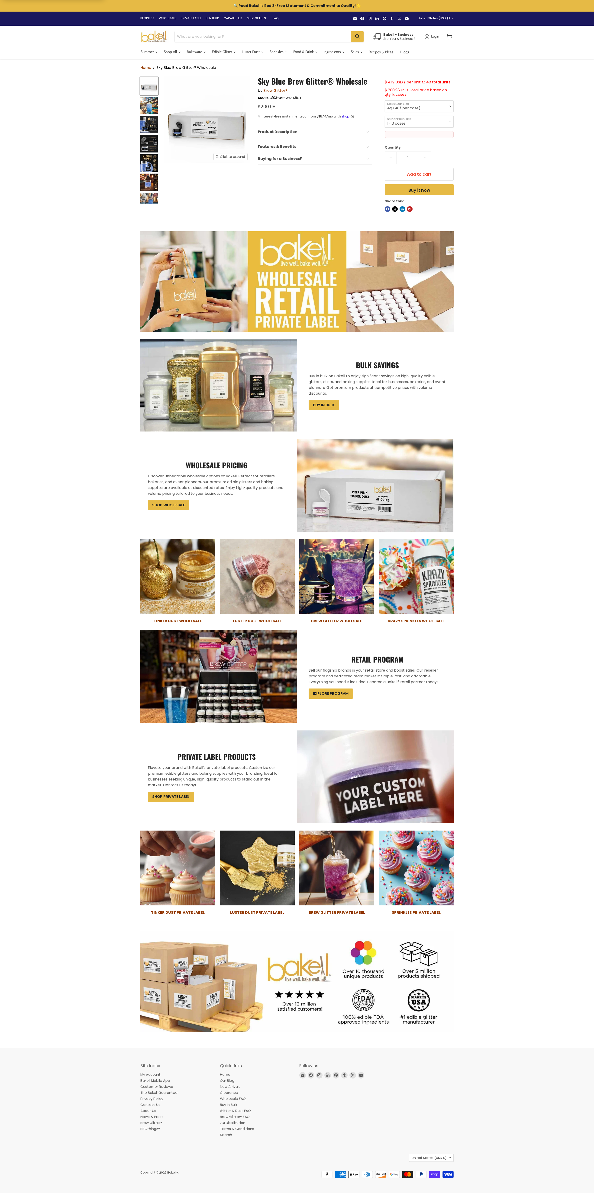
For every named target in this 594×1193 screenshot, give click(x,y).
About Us (148, 1110)
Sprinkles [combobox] (276, 52)
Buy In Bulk (228, 1104)
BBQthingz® (150, 1128)
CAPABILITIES (233, 18)
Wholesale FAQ (233, 1098)
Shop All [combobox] (171, 52)
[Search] (357, 36)
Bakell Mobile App (155, 1080)
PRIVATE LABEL (191, 18)
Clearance (229, 1092)
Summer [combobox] (147, 52)
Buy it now (419, 190)
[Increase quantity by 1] (425, 158)
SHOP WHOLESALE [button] (168, 505)
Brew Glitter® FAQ (235, 1116)
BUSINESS (147, 18)
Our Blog (227, 1080)
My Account (150, 1074)
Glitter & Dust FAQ (235, 1110)
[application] (315, 132)
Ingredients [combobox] (332, 52)
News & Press (151, 1116)
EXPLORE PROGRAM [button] (331, 693)
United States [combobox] (434, 18)
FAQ (276, 18)
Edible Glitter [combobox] (222, 52)
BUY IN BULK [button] (324, 405)
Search (226, 1134)
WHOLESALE (167, 18)
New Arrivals (230, 1086)
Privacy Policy (151, 1098)
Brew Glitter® (275, 90)
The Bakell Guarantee (159, 1092)
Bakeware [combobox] (195, 52)
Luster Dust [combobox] (251, 52)
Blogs (404, 52)
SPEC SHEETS (256, 18)
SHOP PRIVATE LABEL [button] (171, 796)
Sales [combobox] (355, 52)
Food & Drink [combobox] (304, 52)
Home (145, 68)
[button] (449, 37)
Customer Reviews (156, 1086)
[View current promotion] (297, 6)
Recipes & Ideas (381, 52)
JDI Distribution (232, 1122)
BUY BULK (212, 18)
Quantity (393, 147)
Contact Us (150, 1104)
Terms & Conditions (237, 1128)
